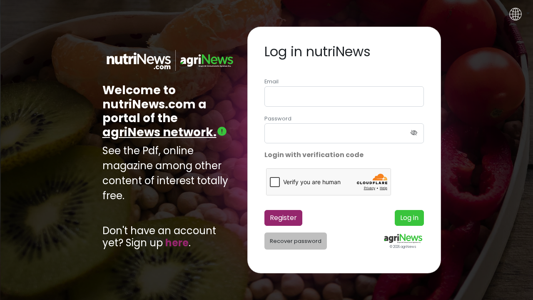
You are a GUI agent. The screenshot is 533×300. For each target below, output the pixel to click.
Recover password (295, 241)
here (177, 243)
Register (283, 217)
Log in (409, 217)
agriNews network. (159, 132)
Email (271, 81)
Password (277, 118)
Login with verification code (314, 155)
